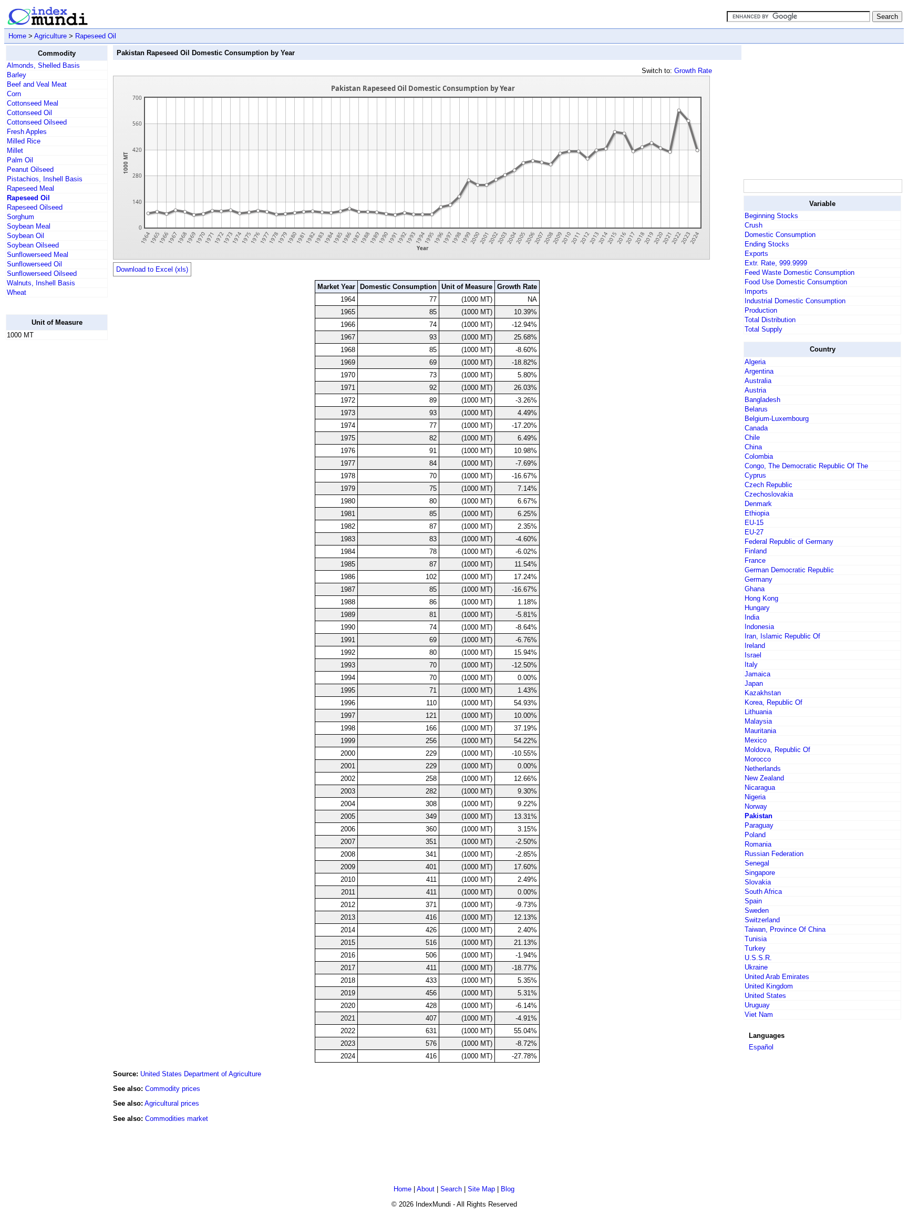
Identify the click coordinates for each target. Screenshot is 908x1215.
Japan (754, 683)
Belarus (756, 409)
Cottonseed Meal (32, 103)
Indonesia (759, 627)
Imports (756, 291)
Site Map (481, 1189)
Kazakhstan (763, 693)
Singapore (760, 873)
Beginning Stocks (771, 216)
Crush (753, 225)
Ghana (755, 589)
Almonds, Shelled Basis (43, 65)
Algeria (755, 362)
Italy (751, 664)
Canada (756, 428)
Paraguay (759, 825)
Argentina (759, 371)
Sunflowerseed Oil (34, 264)
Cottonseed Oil (29, 113)
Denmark (758, 504)
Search (451, 1189)
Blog (507, 1189)
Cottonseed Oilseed (37, 122)
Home (17, 36)
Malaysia (758, 721)
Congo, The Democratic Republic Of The (806, 466)
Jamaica (757, 674)
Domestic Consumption (780, 235)
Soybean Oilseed (33, 245)
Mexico (756, 740)
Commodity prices (172, 1089)
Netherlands (763, 769)
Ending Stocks (767, 244)
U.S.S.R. (758, 958)
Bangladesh (762, 400)
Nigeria (755, 797)
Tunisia (756, 939)
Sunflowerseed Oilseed (42, 273)
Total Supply (763, 329)
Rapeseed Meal (30, 188)
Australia (758, 381)
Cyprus (755, 475)
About (426, 1189)
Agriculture (50, 36)
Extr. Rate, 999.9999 (776, 263)
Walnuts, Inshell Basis (41, 283)
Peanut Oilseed (30, 169)
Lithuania (758, 712)
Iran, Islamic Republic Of (782, 636)
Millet (15, 151)
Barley (16, 75)
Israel (753, 655)
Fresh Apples (27, 132)
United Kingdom (769, 986)
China (753, 447)
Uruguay (757, 1005)
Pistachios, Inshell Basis (44, 179)
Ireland (755, 646)
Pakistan (758, 816)
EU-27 (754, 532)
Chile (752, 437)
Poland (755, 835)
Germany (758, 579)
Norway (756, 806)
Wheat (16, 292)
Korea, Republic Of (773, 702)
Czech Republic (768, 485)
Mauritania (760, 731)
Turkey (755, 948)
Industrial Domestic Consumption (795, 301)
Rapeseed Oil (95, 36)
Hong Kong (761, 598)
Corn (14, 94)
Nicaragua (760, 787)
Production (761, 310)
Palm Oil (20, 160)
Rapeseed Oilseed (35, 207)
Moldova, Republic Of (777, 750)
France (755, 560)
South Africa (763, 891)
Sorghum (20, 217)
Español (761, 1047)
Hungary (757, 608)
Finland (756, 551)
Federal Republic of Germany (789, 541)
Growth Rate (693, 71)
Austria (755, 390)
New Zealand (764, 778)
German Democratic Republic (789, 570)
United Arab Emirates (777, 977)
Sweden (757, 910)
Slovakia (758, 882)
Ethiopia (757, 513)
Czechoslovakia (769, 494)
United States (765, 996)
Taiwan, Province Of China (785, 929)
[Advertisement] (48, 506)
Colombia (759, 456)
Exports (756, 254)
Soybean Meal (28, 226)
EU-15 (754, 523)
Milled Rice (23, 141)
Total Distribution (770, 320)
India (752, 617)
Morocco (758, 759)
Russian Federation (774, 854)
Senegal (757, 863)
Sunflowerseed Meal (37, 255)
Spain (753, 901)
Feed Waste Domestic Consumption (799, 272)
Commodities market (176, 1119)
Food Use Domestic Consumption (796, 282)
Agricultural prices (172, 1103)
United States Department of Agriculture (200, 1074)
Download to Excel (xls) (152, 269)
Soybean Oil (25, 236)
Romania (758, 844)
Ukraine (756, 967)
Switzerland (762, 920)
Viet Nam (759, 1014)
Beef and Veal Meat (37, 84)
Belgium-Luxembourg (777, 419)
